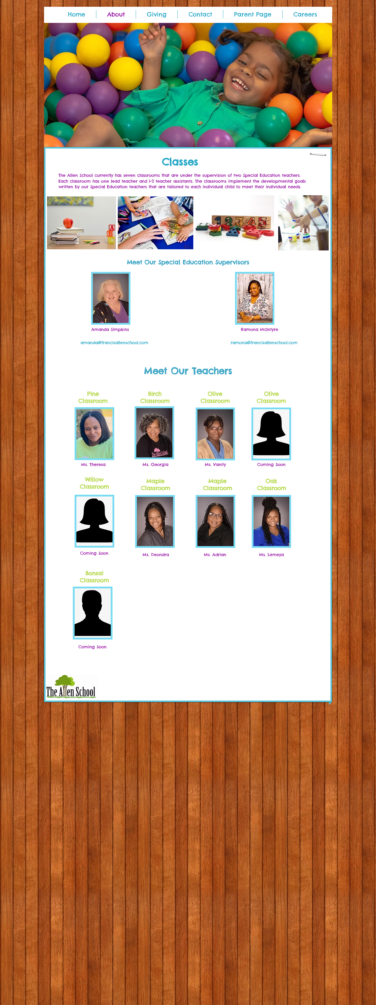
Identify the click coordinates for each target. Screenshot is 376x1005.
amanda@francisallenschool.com (114, 342)
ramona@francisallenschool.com (264, 342)
